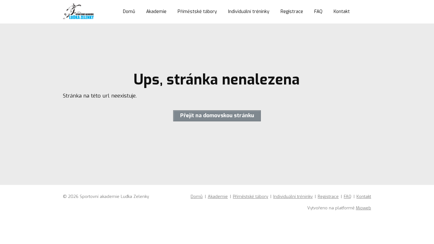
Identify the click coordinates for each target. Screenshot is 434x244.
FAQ (318, 12)
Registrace (292, 12)
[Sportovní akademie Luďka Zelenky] (78, 11)
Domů (129, 12)
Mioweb (363, 208)
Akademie (156, 12)
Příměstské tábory (197, 12)
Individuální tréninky (248, 12)
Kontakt (342, 12)
